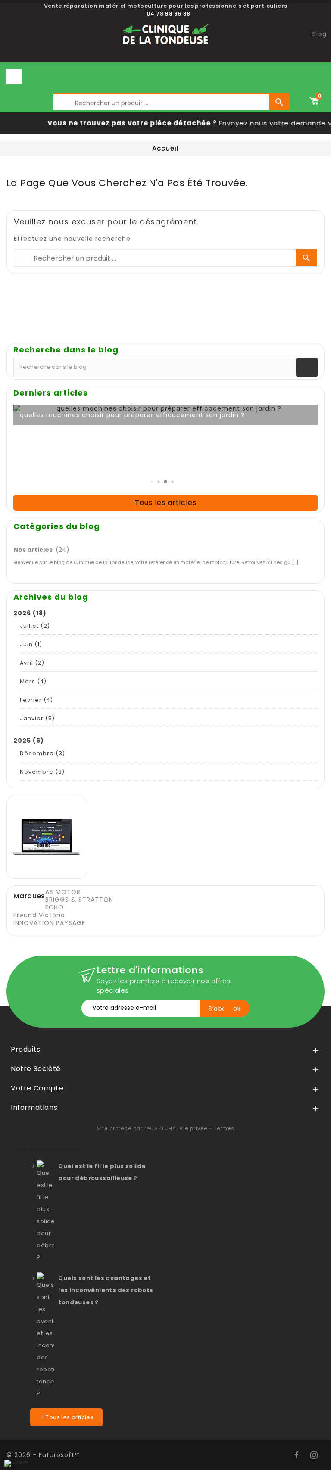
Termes (224, 1128)
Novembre (42, 771)
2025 (28, 740)
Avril (32, 662)
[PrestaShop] (46, 836)
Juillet (35, 625)
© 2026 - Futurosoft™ (43, 1455)
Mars (33, 681)
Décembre (42, 753)
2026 (30, 613)
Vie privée (193, 1128)
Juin (31, 644)
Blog (319, 34)
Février (36, 700)
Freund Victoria (39, 915)
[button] (152, 482)
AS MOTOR (63, 892)
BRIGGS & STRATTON (79, 899)
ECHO (54, 907)
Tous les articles (166, 503)
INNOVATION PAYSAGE (49, 923)
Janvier (37, 718)
